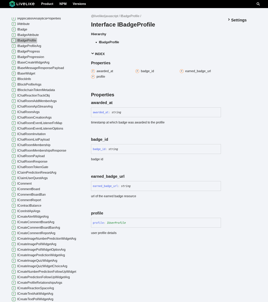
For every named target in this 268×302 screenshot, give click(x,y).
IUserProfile (116, 222)
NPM (63, 4)
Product (47, 4)
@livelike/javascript (104, 16)
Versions (79, 4)
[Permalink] (116, 103)
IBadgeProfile (129, 16)
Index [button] (99, 54)
